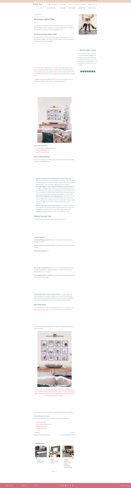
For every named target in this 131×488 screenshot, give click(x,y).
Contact (23, 485)
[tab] (52, 471)
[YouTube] (43, 1)
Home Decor (63, 4)
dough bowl (52, 326)
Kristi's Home (42, 16)
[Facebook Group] (46, 1)
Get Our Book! (91, 8)
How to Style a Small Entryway (44, 424)
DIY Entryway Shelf (41, 422)
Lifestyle (89, 4)
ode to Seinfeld (53, 73)
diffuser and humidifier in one (41, 309)
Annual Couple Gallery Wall (42, 150)
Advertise (36, 485)
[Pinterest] (39, 1)
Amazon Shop (81, 8)
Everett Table (38, 389)
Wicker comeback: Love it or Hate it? (40, 461)
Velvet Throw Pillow (59, 389)
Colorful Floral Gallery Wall (42, 152)
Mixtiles (42, 79)
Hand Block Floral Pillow (68, 393)
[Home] (34, 14)
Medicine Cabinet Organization (42, 434)
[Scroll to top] (128, 484)
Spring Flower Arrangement (91, 0)
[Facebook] (41, 1)
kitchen (57, 71)
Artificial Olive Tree (48, 389)
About (95, 4)
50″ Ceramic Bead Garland (45, 393)
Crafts (70, 4)
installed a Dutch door (42, 71)
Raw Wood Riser (57, 393)
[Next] (72, 458)
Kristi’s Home (72, 8)
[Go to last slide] (36, 458)
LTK (51, 412)
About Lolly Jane (9, 485)
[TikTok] (37, 1)
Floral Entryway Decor (41, 428)
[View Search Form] (49, 4)
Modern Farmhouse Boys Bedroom (54, 461)
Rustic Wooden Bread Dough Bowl (54, 395)
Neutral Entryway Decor (42, 426)
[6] (68, 211)
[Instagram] (35, 1)
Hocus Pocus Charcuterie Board (67, 434)
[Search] (95, 68)
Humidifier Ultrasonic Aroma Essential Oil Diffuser (50, 391)
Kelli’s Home (63, 8)
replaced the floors (38, 69)
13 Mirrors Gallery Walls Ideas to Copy (45, 148)
